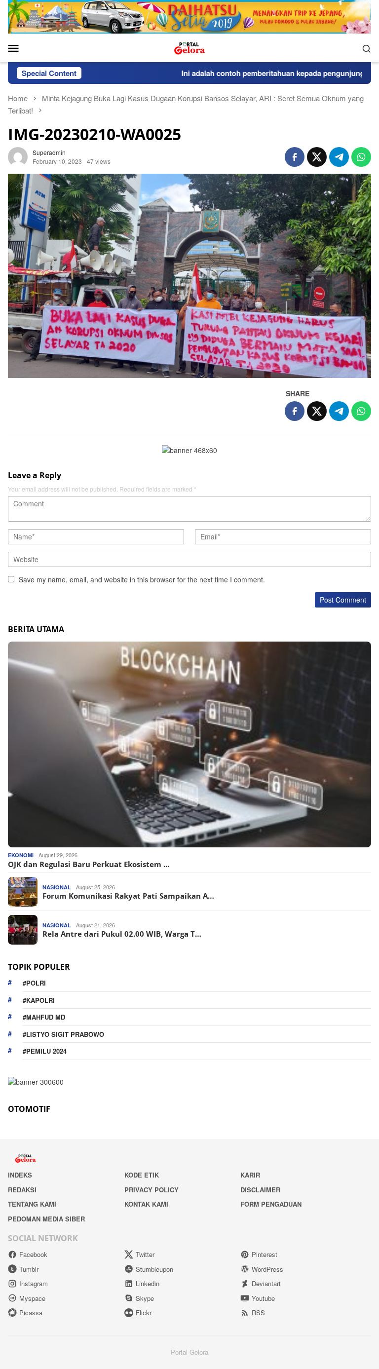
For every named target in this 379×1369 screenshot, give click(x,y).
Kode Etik (141, 1174)
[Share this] (294, 157)
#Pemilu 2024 (45, 1051)
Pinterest (264, 1254)
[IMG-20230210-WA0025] (189, 276)
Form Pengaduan (271, 1204)
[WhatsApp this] (361, 157)
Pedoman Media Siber (46, 1218)
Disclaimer (260, 1189)
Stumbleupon (154, 1269)
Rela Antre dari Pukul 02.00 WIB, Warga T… (121, 933)
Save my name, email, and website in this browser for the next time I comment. (142, 579)
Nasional (56, 887)
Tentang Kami (32, 1204)
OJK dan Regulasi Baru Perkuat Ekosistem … (89, 864)
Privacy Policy (151, 1189)
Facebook (33, 1254)
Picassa (30, 1312)
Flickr (144, 1312)
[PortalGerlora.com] (189, 47)
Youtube (263, 1298)
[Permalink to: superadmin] (18, 155)
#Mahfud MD (44, 1017)
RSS (258, 1312)
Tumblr (28, 1269)
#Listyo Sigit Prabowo (63, 1034)
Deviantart (266, 1283)
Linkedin (147, 1283)
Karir (250, 1174)
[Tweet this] (317, 157)
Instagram (33, 1283)
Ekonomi (21, 855)
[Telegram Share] (339, 157)
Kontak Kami (146, 1204)
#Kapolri (39, 1000)
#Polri (34, 983)
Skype (145, 1298)
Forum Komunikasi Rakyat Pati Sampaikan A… (128, 895)
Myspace (32, 1298)
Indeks (20, 1174)
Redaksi (22, 1189)
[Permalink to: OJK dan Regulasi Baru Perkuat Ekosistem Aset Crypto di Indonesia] (189, 744)
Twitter (145, 1254)
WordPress (267, 1269)
